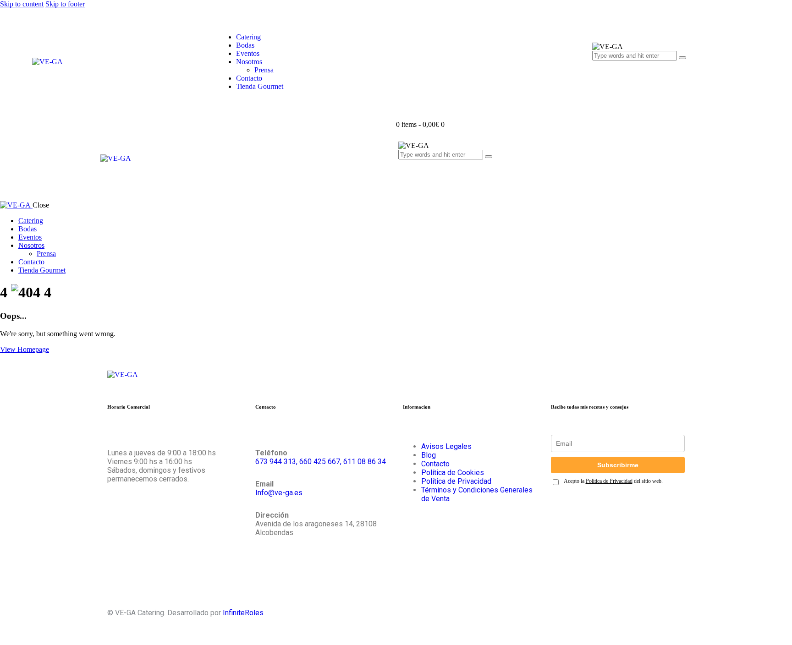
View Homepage (24, 349)
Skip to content (22, 4)
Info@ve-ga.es (278, 492)
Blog (428, 455)
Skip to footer (65, 4)
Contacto (435, 463)
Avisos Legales (446, 446)
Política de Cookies (452, 472)
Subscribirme (617, 465)
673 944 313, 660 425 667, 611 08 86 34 (320, 461)
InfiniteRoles (243, 612)
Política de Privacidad (456, 481)
